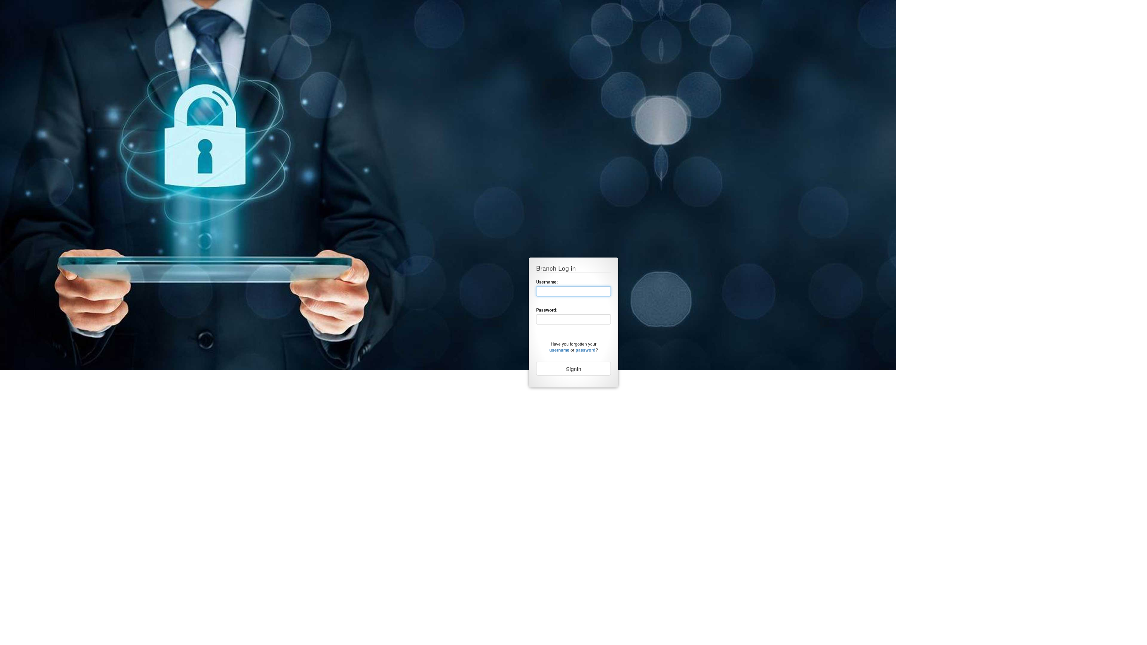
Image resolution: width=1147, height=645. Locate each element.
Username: (547, 282)
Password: (547, 310)
